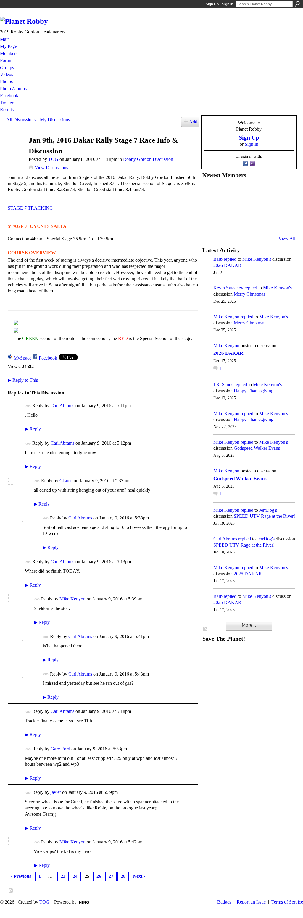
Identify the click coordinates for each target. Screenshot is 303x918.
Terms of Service (287, 901)
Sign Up (212, 4)
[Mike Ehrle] (253, 191)
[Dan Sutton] (282, 191)
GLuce (65, 480)
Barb (218, 259)
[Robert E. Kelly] (267, 223)
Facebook (48, 357)
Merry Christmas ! (251, 294)
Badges (224, 901)
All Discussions (21, 119)
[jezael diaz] (224, 191)
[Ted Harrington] (209, 223)
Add (193, 121)
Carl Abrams (62, 405)
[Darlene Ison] (238, 191)
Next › (139, 876)
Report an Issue (251, 901)
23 (63, 876)
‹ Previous (21, 876)
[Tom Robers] (253, 207)
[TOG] (15, 151)
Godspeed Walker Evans (257, 448)
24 (75, 876)
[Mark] (253, 223)
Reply (33, 428)
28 (123, 876)
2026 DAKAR (227, 265)
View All (286, 238)
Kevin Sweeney (228, 287)
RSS (11, 890)
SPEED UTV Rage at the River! (264, 516)
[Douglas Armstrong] (209, 191)
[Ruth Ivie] (238, 207)
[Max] (282, 207)
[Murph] (224, 223)
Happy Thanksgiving (253, 390)
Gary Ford (60, 748)
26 (98, 876)
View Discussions (51, 167)
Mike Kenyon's (256, 259)
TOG (53, 159)
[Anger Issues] (238, 223)
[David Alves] (224, 207)
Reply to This (23, 380)
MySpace (22, 357)
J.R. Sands (223, 384)
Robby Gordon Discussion (148, 159)
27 (111, 876)
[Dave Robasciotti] (209, 207)
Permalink (28, 406)
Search (297, 4)
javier (56, 792)
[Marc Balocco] (267, 191)
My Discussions (55, 119)
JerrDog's (268, 510)
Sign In (227, 4)
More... (249, 625)
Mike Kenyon (72, 598)
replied (230, 259)
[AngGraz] (267, 207)
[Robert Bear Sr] (282, 223)
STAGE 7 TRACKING (30, 208)
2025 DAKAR (248, 573)
